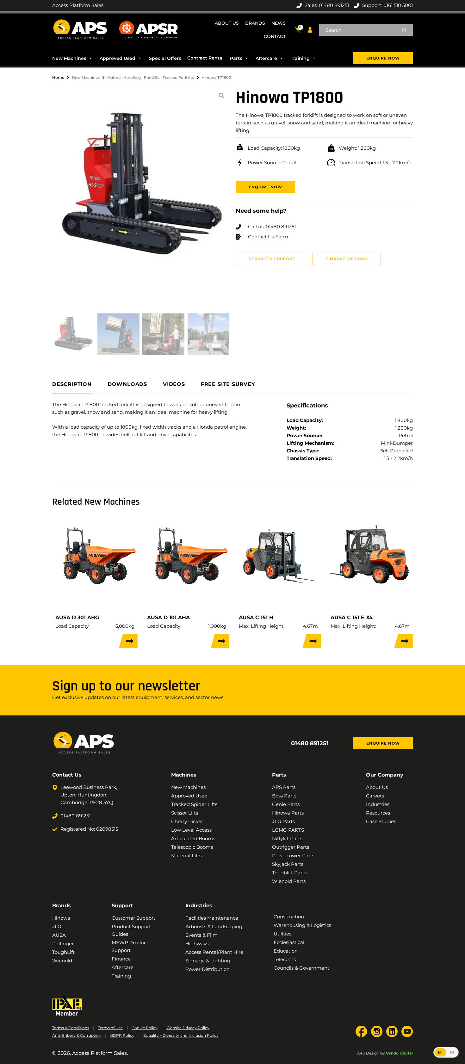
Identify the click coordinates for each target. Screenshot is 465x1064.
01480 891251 (310, 743)
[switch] (446, 1052)
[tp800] (140, 187)
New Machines (86, 77)
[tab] (72, 384)
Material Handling (124, 77)
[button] (72, 58)
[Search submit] (404, 30)
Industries (198, 906)
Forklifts (151, 77)
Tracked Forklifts (178, 77)
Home (58, 77)
